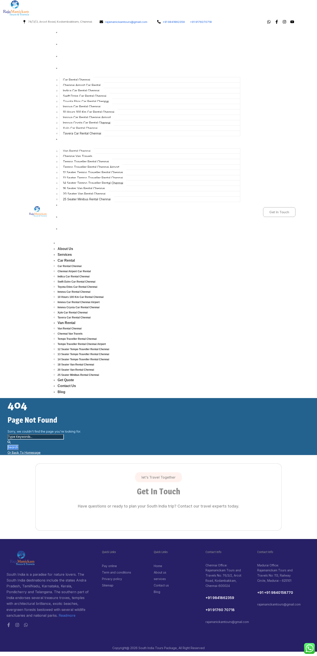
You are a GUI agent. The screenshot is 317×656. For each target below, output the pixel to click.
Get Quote (69, 205)
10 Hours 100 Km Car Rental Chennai (88, 112)
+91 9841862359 (220, 598)
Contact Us (70, 217)
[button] (158, 477)
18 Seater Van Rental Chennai (84, 188)
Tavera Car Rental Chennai (82, 133)
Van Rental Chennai (77, 151)
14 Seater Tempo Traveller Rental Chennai (93, 183)
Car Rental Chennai (76, 80)
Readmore (67, 615)
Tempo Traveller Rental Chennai (86, 161)
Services (68, 56)
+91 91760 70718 (220, 610)
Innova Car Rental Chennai (81, 106)
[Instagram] (17, 625)
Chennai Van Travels (77, 156)
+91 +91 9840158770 (275, 592)
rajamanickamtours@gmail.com (227, 622)
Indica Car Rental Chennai (81, 90)
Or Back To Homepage (24, 452)
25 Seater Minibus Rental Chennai (87, 199)
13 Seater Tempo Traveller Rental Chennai (93, 178)
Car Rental (69, 68)
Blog (65, 229)
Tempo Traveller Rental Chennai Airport (91, 167)
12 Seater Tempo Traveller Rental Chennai (93, 172)
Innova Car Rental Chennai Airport (87, 117)
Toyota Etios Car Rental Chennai (86, 101)
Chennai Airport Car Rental (81, 85)
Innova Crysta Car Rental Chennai (86, 123)
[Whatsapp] (269, 22)
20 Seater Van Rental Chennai (84, 194)
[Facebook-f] (8, 625)
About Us (69, 44)
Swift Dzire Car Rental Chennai (84, 96)
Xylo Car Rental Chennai (80, 128)
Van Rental (70, 139)
